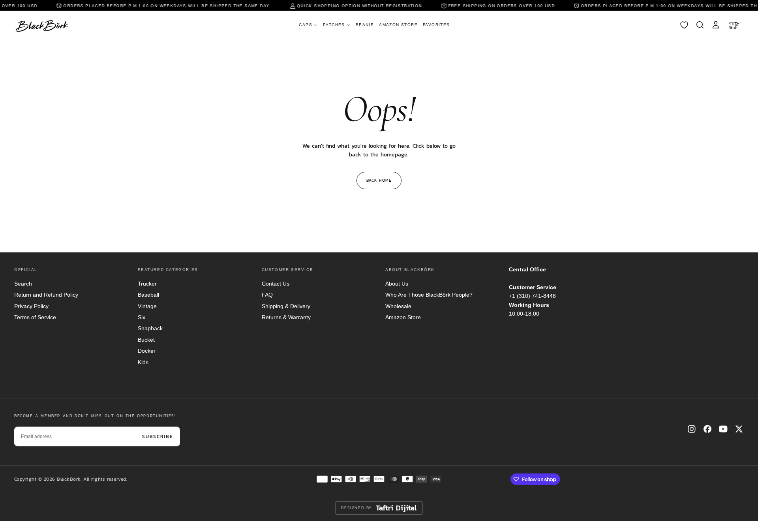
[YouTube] (723, 429)
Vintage (147, 306)
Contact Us (275, 283)
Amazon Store (398, 25)
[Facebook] (707, 429)
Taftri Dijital (396, 508)
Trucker (147, 283)
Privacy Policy (31, 306)
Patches (334, 25)
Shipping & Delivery (286, 306)
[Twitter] (739, 429)
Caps (305, 25)
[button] (700, 25)
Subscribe (157, 436)
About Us (396, 283)
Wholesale (398, 306)
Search (23, 283)
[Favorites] (684, 25)
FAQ (267, 295)
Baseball (148, 295)
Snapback (150, 328)
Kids (143, 362)
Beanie (365, 25)
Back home (379, 180)
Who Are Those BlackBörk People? (429, 295)
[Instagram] (691, 429)
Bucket (146, 340)
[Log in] (715, 25)
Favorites (436, 25)
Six (141, 317)
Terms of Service (35, 317)
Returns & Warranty (286, 317)
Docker (147, 351)
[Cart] (735, 25)
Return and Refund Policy (46, 295)
